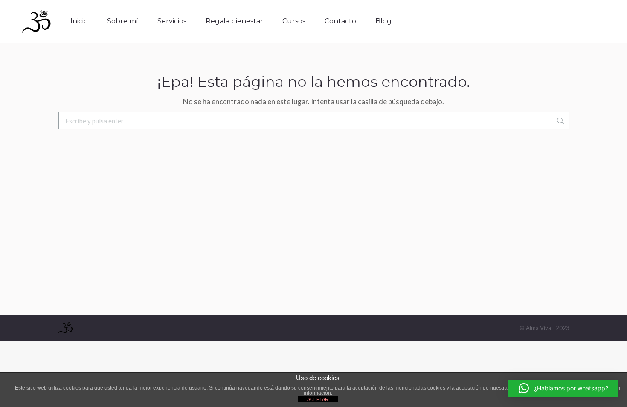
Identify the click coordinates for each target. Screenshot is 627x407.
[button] (563, 388)
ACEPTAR (317, 399)
